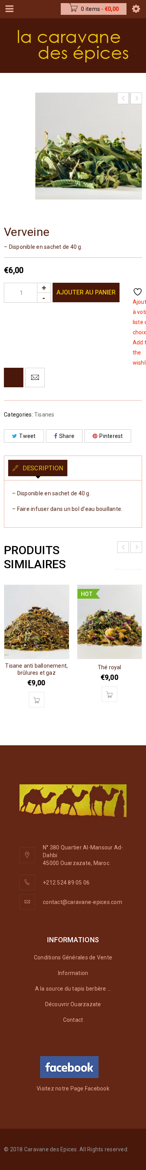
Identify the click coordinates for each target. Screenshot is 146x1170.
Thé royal (109, 667)
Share (66, 436)
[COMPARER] (13, 377)
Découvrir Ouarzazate (73, 1004)
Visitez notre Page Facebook (73, 1088)
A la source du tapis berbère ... (73, 989)
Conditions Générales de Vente (73, 957)
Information (73, 973)
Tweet (27, 436)
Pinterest (111, 436)
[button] (36, 699)
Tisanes (44, 414)
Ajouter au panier (86, 292)
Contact (73, 1020)
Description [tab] (42, 468)
